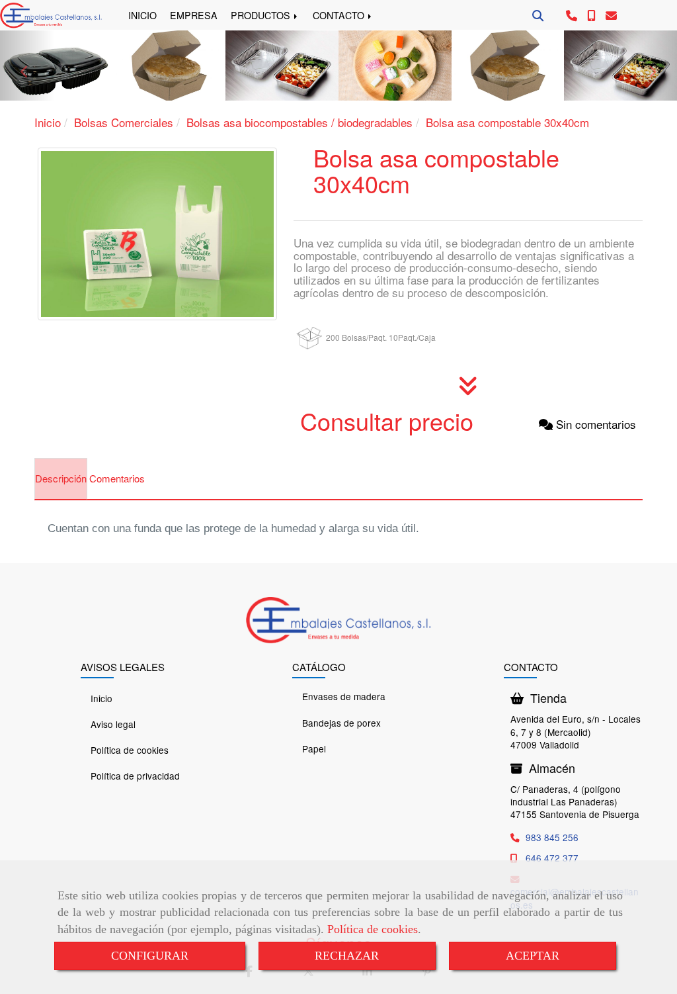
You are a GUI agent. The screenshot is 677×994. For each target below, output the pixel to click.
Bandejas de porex (341, 722)
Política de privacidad (135, 775)
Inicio (101, 698)
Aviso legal (113, 724)
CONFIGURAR (149, 955)
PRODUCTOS (262, 15)
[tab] (60, 479)
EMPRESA (194, 15)
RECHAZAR (347, 955)
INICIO (142, 15)
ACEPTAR (532, 955)
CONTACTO (340, 15)
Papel (314, 748)
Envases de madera (343, 696)
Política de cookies (372, 929)
